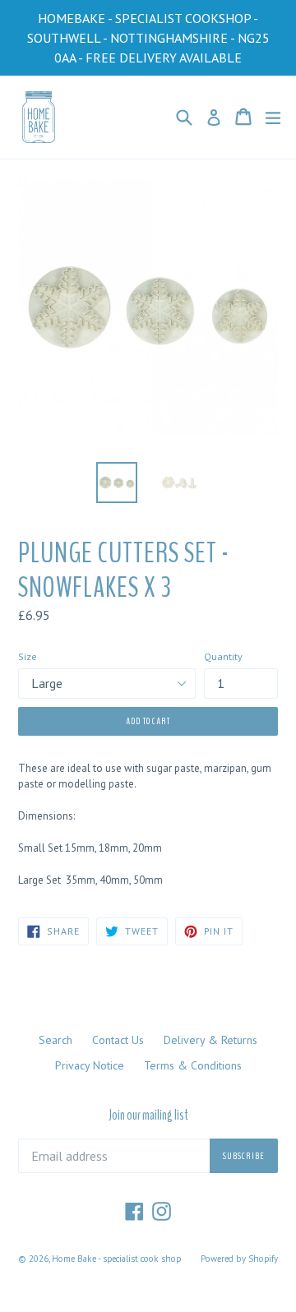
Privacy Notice (89, 1065)
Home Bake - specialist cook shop (116, 1258)
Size (27, 656)
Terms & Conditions (193, 1065)
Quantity (223, 656)
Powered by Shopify (239, 1258)
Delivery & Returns (210, 1040)
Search (55, 1040)
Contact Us (118, 1040)
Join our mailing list (148, 1115)
